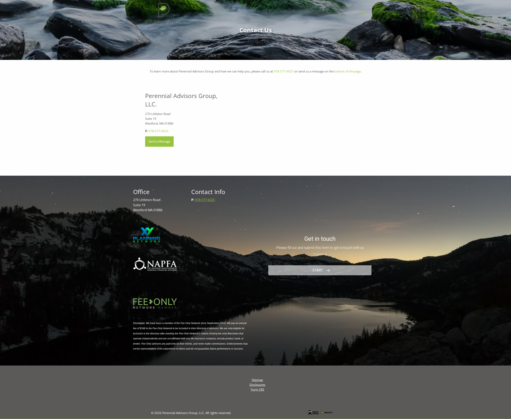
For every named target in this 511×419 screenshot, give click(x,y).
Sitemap (257, 380)
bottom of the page (347, 71)
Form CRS (257, 389)
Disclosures (257, 385)
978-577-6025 (284, 71)
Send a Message (159, 141)
